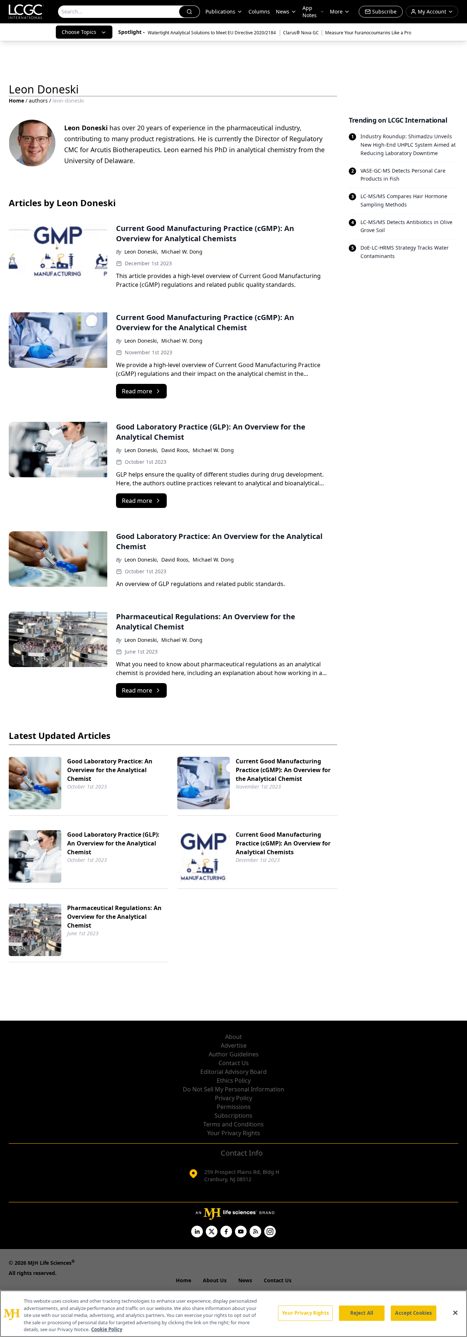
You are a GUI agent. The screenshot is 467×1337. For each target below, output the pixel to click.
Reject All (361, 1313)
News (282, 11)
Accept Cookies (413, 1313)
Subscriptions (233, 1115)
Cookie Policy (106, 1329)
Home (16, 100)
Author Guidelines (234, 1054)
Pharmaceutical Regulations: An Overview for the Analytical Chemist (114, 916)
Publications (220, 11)
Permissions (234, 1107)
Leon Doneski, (141, 251)
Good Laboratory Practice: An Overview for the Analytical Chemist (110, 770)
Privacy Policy (233, 1098)
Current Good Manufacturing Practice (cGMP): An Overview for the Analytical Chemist (283, 770)
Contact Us (234, 1063)
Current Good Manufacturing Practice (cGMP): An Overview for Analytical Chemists (283, 843)
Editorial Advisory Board (233, 1072)
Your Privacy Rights (233, 1133)
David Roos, (175, 450)
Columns (259, 11)
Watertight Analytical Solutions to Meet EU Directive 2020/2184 (212, 33)
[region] (233, 1313)
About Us (215, 1280)
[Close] (455, 1313)
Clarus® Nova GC (301, 33)
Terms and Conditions (233, 1124)
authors (38, 100)
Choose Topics (79, 31)
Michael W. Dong (181, 251)
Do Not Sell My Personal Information (233, 1089)
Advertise (234, 1045)
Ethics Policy (234, 1080)
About (233, 1037)
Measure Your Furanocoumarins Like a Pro (368, 33)
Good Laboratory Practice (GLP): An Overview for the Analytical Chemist (113, 843)
